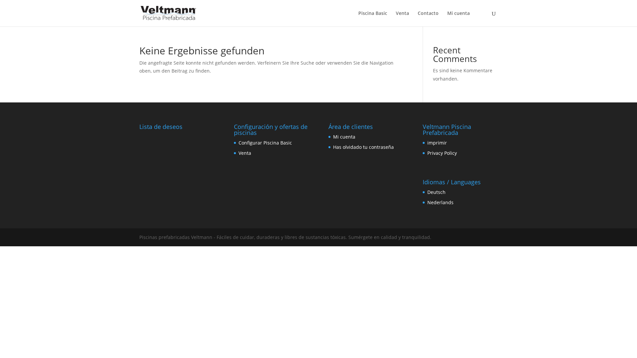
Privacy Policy (442, 153)
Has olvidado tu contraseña (363, 147)
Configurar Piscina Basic (265, 143)
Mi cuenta (458, 13)
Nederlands (440, 202)
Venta (402, 13)
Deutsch (436, 192)
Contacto (428, 13)
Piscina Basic (372, 13)
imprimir (437, 143)
